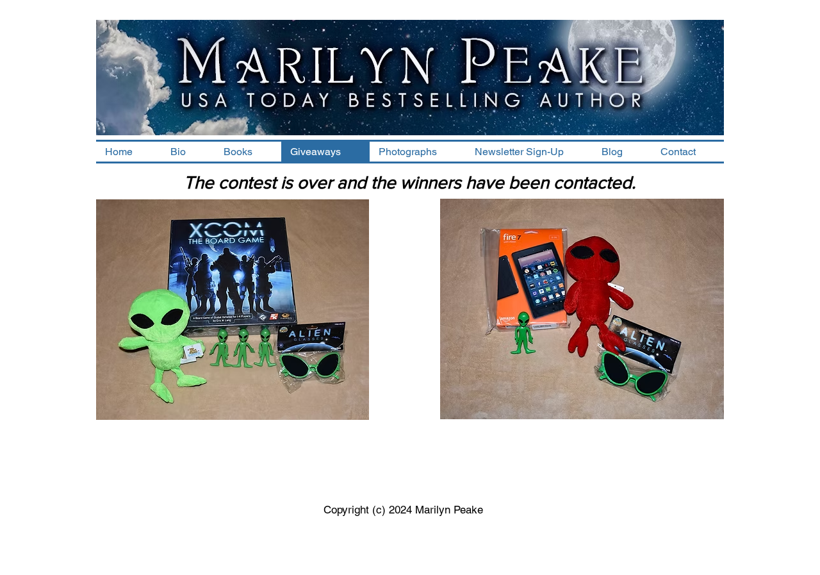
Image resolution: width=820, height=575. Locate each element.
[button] (248, 152)
